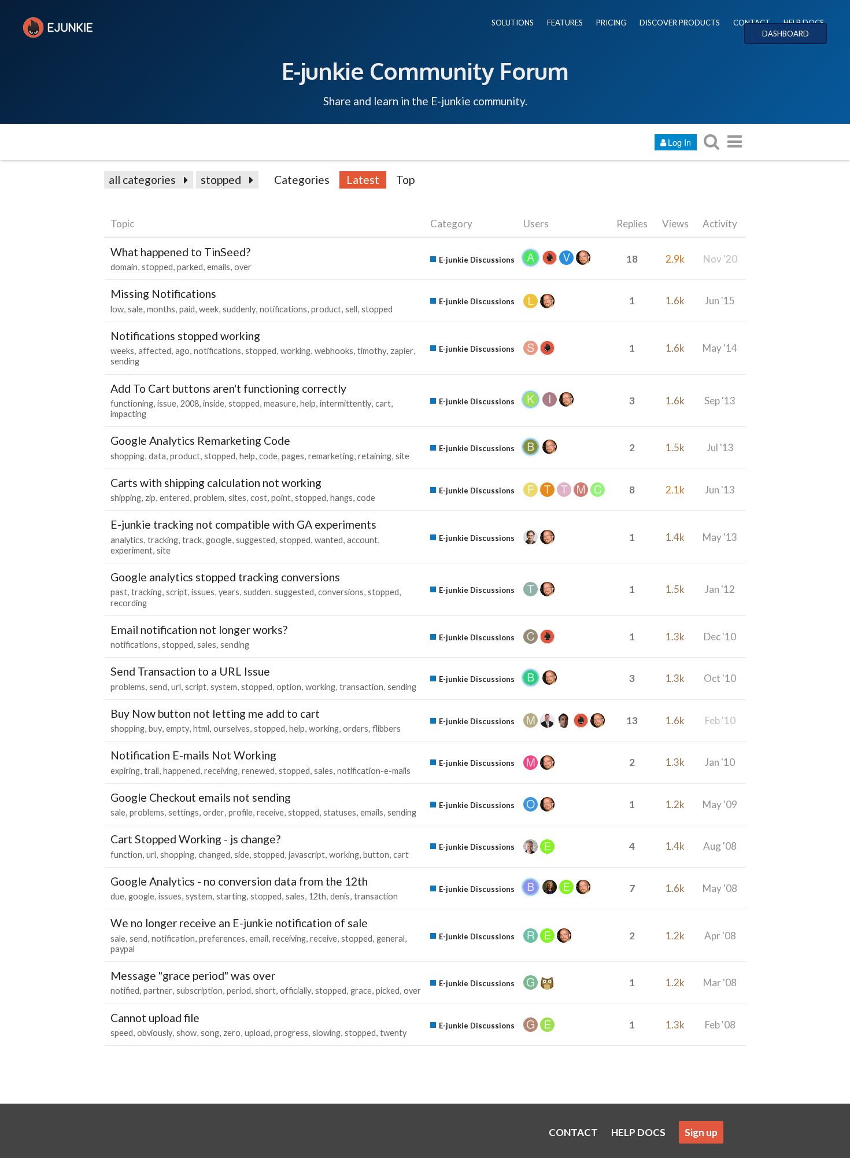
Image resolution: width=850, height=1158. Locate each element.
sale (135, 309)
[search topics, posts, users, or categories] (711, 141)
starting (231, 896)
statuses (339, 812)
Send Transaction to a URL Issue (190, 671)
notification (173, 938)
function (126, 855)
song (210, 1033)
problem (209, 498)
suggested (255, 540)
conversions (341, 592)
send (158, 687)
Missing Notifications (163, 293)
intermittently (345, 403)
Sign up (701, 1132)
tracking (162, 540)
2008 (189, 403)
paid (187, 309)
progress (291, 1033)
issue (166, 403)
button (376, 855)
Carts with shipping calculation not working (215, 482)
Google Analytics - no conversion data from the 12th (239, 881)
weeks (122, 351)
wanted (329, 540)
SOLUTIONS (512, 22)
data (157, 456)
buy (155, 728)
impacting (128, 414)
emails (218, 267)
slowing (326, 1033)
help (308, 403)
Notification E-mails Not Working (193, 755)
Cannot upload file (154, 1017)
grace (361, 990)
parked (190, 267)
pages (293, 456)
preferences (222, 938)
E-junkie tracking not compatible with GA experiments (243, 524)
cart (383, 403)
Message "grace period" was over (192, 975)
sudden (257, 592)
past (118, 592)
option (288, 687)
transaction (361, 687)
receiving (221, 771)
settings (183, 812)
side (241, 855)
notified (124, 990)
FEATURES (565, 22)
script (176, 592)
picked (388, 990)
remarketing (331, 456)
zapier (401, 351)
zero (232, 1033)
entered (175, 498)
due (117, 896)
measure (280, 403)
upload (257, 1033)
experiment (131, 550)
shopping (127, 456)
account (362, 540)
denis (340, 896)
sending (124, 361)
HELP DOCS (804, 22)
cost (258, 498)
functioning (131, 403)
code (268, 456)
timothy (371, 351)
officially (295, 990)
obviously (154, 1033)
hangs (341, 498)
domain (124, 267)
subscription (199, 990)
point (281, 498)
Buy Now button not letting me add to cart (215, 713)
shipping (125, 498)
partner (157, 990)
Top (405, 179)
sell (351, 309)
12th (317, 896)
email (258, 938)
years (229, 592)
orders (355, 728)
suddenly (239, 309)
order (213, 812)
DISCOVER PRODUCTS (680, 22)
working (295, 351)
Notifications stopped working (185, 335)
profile (240, 812)
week (209, 309)
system (223, 687)
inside (213, 403)
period (239, 990)
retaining (374, 456)
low (117, 309)
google (219, 540)
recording (128, 603)
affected (154, 351)
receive (270, 812)
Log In (679, 142)
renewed (258, 771)
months (161, 309)
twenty (393, 1033)
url (176, 687)
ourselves (231, 728)
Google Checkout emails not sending (200, 797)
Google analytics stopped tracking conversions (225, 577)
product (326, 309)
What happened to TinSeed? (180, 252)
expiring (125, 771)
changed (214, 855)
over (243, 267)
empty (177, 728)
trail (151, 771)
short (265, 990)
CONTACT (751, 22)
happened (181, 771)
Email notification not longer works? (198, 629)
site (402, 456)
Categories (302, 179)
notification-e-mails (374, 771)
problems (127, 687)
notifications (283, 309)
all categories (142, 179)
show (186, 1033)
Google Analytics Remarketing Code (200, 440)
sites (237, 498)
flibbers (386, 728)
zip (150, 498)
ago (182, 351)
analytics (126, 540)
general (390, 938)
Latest (362, 179)
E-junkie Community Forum (425, 70)
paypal (122, 949)
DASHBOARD (785, 33)
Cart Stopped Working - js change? (195, 839)
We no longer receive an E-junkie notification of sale (239, 923)
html (201, 728)
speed (121, 1033)
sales (206, 645)
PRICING (611, 22)
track (192, 540)
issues (203, 592)
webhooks (334, 351)
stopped (221, 179)
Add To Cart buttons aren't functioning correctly (228, 388)
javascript (307, 855)
